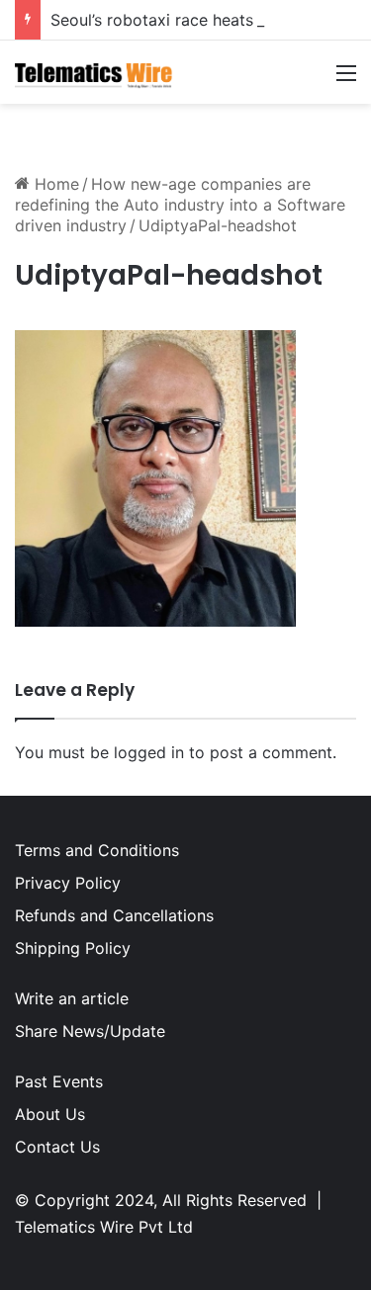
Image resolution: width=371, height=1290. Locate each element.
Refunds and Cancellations (114, 915)
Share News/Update (90, 1031)
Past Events (59, 1081)
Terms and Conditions (97, 850)
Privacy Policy (68, 883)
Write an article (72, 998)
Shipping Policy (73, 948)
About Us (50, 1114)
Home (54, 184)
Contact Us (57, 1147)
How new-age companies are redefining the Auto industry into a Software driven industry (180, 204)
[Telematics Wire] (94, 72)
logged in (149, 752)
